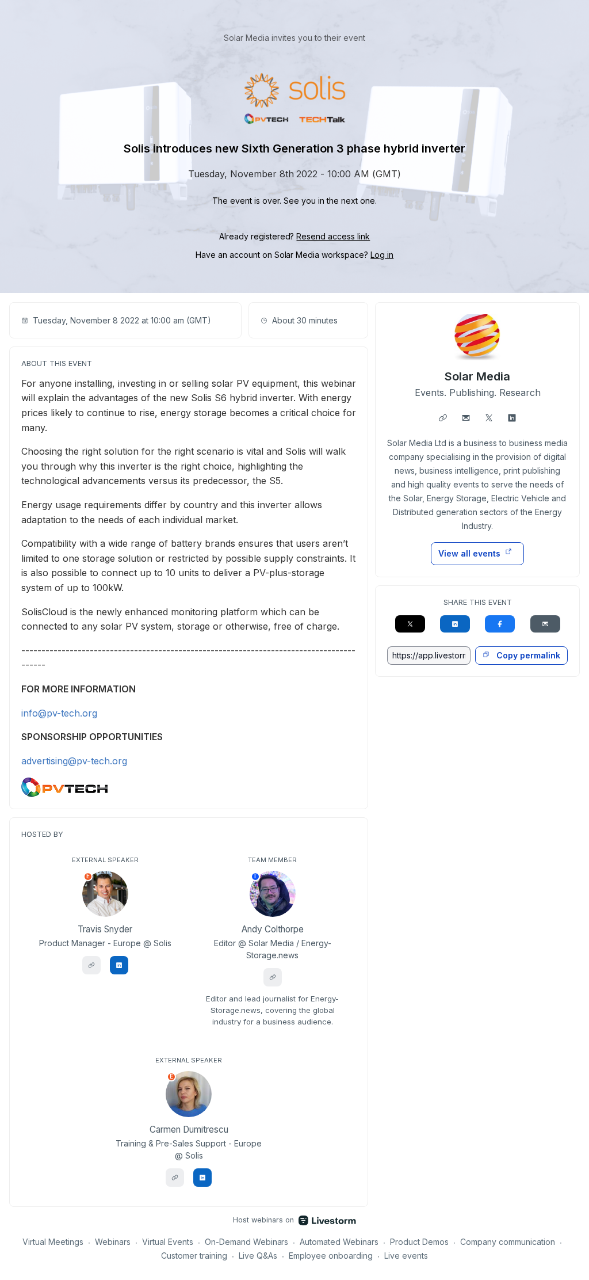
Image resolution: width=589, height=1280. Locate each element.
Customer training (194, 1255)
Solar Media (477, 376)
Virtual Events (167, 1242)
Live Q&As (258, 1255)
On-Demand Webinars (247, 1242)
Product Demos (419, 1242)
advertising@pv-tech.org (74, 761)
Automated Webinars (339, 1242)
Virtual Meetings (52, 1242)
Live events (406, 1255)
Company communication (507, 1242)
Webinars (113, 1242)
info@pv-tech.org (59, 713)
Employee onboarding (331, 1255)
